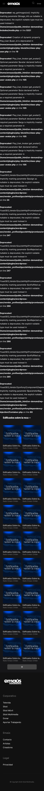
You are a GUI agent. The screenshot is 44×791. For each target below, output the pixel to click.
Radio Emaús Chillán (10, 448)
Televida (7, 702)
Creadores (8, 747)
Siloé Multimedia (10, 714)
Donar (6, 718)
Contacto (7, 739)
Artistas (6, 743)
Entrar (39, 4)
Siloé (5, 706)
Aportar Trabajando (12, 722)
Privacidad (8, 764)
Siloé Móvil (8, 710)
